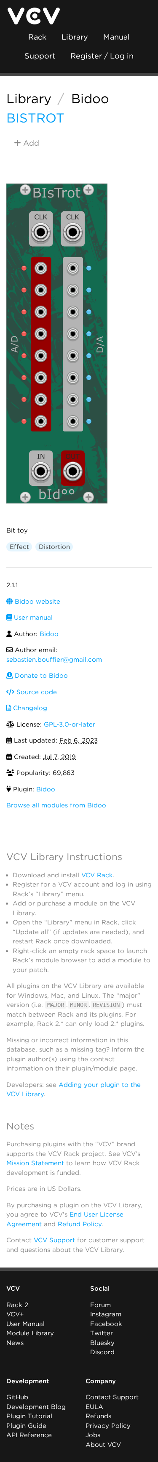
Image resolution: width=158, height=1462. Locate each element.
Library (75, 36)
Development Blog (36, 1407)
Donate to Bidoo (40, 675)
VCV (13, 1288)
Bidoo (90, 98)
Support (39, 55)
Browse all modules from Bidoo (56, 805)
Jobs (93, 1435)
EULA (94, 1407)
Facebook (106, 1324)
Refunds (98, 1416)
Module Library (30, 1333)
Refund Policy (80, 1224)
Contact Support (112, 1397)
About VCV (103, 1445)
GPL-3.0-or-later (69, 724)
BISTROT (35, 117)
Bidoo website (36, 601)
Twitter (101, 1333)
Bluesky (102, 1343)
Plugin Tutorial (29, 1416)
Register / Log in (102, 55)
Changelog (29, 708)
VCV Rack (97, 875)
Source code (35, 692)
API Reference (29, 1435)
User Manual (25, 1324)
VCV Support (54, 1240)
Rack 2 (17, 1305)
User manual (32, 617)
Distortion (54, 547)
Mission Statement (35, 1163)
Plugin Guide (26, 1426)
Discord (102, 1352)
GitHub (17, 1397)
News (15, 1343)
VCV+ (15, 1314)
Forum (100, 1305)
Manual (116, 36)
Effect (19, 547)
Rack (37, 36)
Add (30, 142)
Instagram (105, 1314)
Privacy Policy (108, 1426)
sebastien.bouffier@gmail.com (54, 659)
